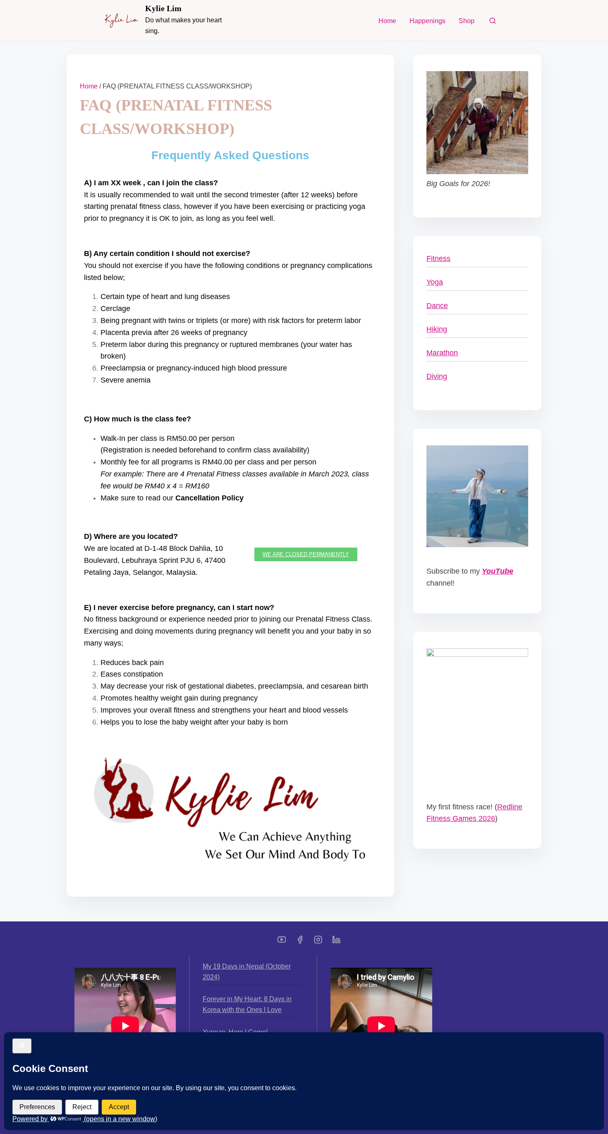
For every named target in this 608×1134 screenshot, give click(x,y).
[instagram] (318, 942)
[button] (305, 554)
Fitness (438, 258)
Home (89, 86)
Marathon (442, 353)
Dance (437, 305)
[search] (492, 22)
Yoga (434, 282)
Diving (436, 376)
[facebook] (300, 942)
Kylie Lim (163, 8)
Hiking (436, 329)
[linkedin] (336, 942)
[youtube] (282, 942)
